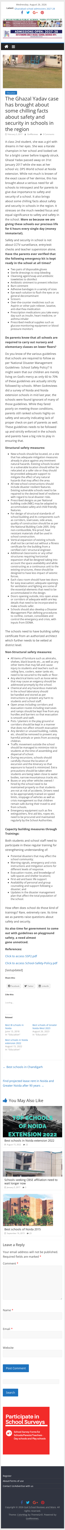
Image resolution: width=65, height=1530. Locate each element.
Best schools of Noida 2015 (22, 1229)
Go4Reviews (32, 134)
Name (8, 1310)
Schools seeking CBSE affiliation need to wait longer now (31, 1181)
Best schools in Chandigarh (23, 1067)
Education (11, 92)
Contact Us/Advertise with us (18, 1486)
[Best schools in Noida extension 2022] (32, 1108)
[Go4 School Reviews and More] (6, 46)
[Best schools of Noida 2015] (28, 1196)
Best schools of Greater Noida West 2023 (44, 1026)
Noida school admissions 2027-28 (32, 8)
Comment (10, 1263)
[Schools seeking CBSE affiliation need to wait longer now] (32, 1153)
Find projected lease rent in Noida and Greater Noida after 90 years (28, 1083)
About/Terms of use (13, 1480)
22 (27, 1144)
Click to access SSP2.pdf (21, 956)
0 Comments (48, 134)
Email (8, 1329)
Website (8, 1348)
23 (30, 1233)
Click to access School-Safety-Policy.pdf (31, 963)
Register (7, 1475)
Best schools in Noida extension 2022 (16, 1041)
